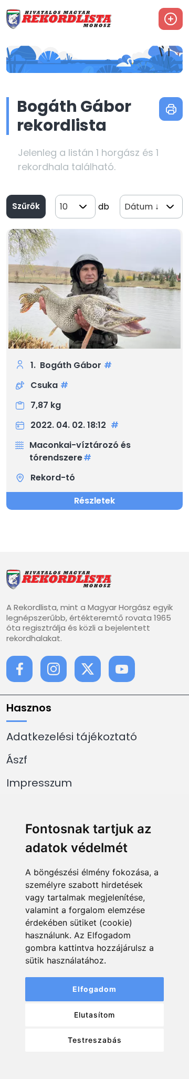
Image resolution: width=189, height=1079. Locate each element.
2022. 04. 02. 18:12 (69, 425)
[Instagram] (53, 669)
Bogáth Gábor (70, 365)
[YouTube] (122, 669)
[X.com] (88, 669)
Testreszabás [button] (95, 1039)
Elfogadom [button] (94, 988)
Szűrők (26, 206)
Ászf (16, 759)
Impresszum (39, 783)
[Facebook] (19, 669)
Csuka (44, 385)
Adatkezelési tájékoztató (71, 736)
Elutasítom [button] (94, 1014)
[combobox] (75, 206)
